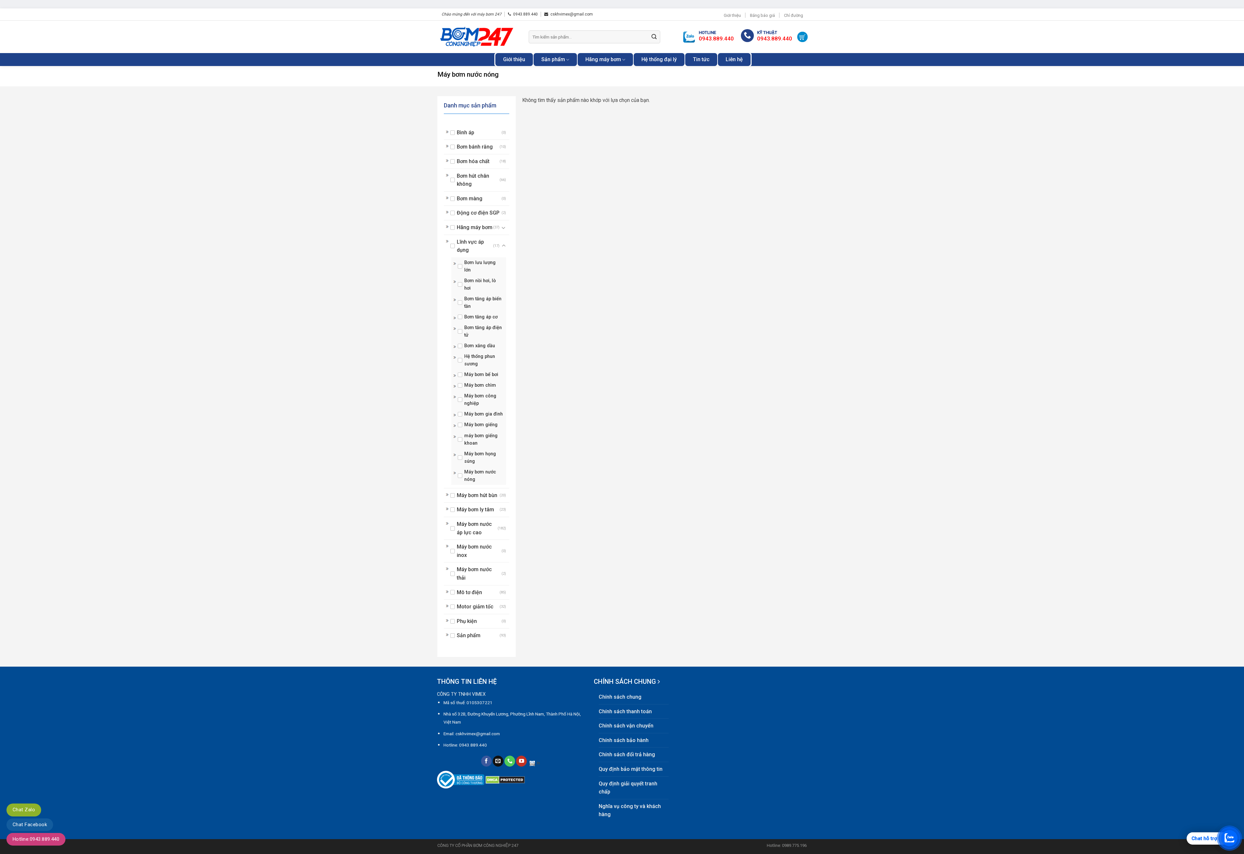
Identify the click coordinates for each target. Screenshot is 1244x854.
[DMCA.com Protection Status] (505, 779)
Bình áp (465, 132)
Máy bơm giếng (481, 424)
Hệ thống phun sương (479, 360)
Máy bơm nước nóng (480, 475)
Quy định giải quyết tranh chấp (628, 788)
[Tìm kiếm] (654, 36)
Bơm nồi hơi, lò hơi (480, 284)
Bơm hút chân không (473, 180)
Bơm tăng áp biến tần (482, 302)
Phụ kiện (467, 621)
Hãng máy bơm (603, 59)
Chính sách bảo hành (624, 740)
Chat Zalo (24, 810)
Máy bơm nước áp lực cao (474, 528)
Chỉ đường (793, 15)
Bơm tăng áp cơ (481, 317)
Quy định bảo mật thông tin (630, 769)
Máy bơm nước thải (474, 573)
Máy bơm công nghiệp (480, 399)
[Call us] (509, 761)
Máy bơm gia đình (483, 414)
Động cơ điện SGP (478, 213)
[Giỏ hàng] (802, 36)
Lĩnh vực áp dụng (470, 246)
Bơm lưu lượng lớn (480, 266)
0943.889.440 (525, 14)
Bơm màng (469, 198)
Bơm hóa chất (473, 161)
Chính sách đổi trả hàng (627, 754)
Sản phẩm (553, 59)
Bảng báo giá (762, 15)
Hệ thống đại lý (659, 59)
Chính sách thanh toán (625, 711)
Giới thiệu (732, 15)
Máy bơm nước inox (474, 551)
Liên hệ (734, 59)
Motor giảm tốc (475, 607)
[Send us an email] (498, 761)
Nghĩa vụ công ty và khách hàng (630, 810)
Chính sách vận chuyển (626, 726)
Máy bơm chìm (480, 385)
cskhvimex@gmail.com (571, 14)
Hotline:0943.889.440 (36, 839)
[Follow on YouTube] (521, 761)
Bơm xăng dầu (479, 346)
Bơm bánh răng (475, 147)
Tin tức (701, 59)
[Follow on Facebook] (486, 761)
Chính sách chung (620, 697)
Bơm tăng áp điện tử (483, 331)
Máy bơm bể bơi (481, 374)
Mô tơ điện (469, 592)
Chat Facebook (30, 824)
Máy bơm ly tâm (475, 509)
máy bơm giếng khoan (481, 439)
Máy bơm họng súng (480, 457)
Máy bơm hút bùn (477, 495)
